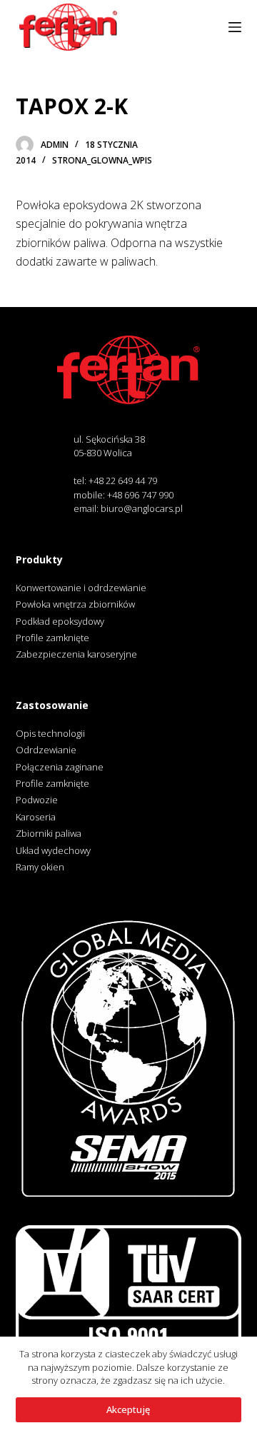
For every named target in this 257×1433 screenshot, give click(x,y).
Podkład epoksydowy (60, 621)
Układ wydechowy (53, 850)
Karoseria (36, 816)
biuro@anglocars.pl (142, 508)
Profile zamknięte (52, 637)
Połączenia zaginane (60, 766)
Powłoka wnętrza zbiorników (75, 604)
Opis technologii (50, 733)
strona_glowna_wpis (102, 160)
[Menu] (234, 27)
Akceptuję (128, 1409)
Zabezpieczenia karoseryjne (76, 654)
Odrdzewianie (46, 749)
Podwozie (37, 799)
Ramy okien (40, 866)
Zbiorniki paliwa (48, 833)
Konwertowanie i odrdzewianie (81, 587)
